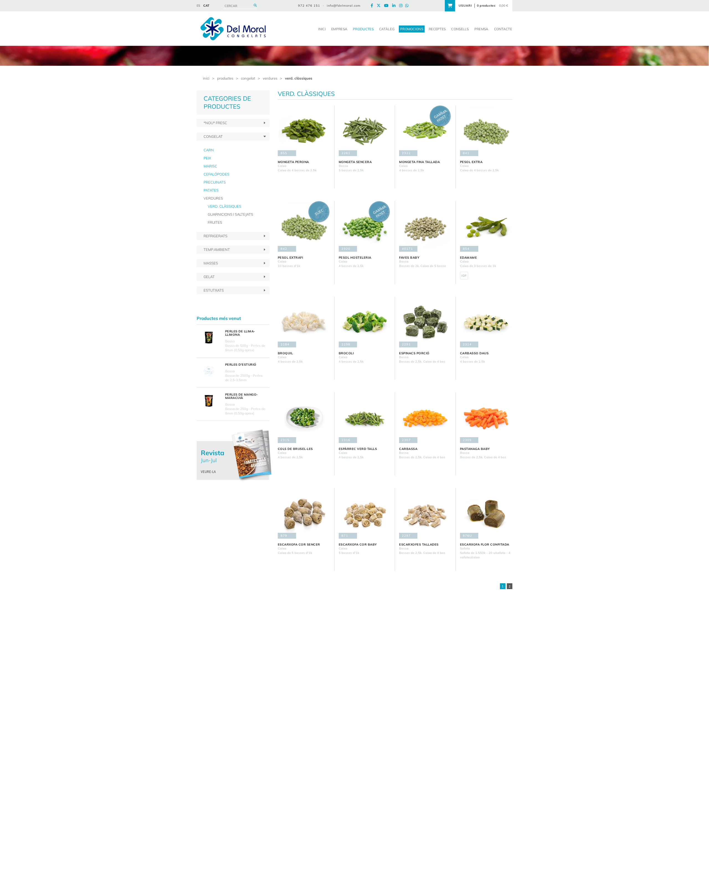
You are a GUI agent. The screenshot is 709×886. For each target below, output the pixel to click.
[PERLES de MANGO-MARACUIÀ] (209, 401)
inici (206, 78)
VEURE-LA (208, 471)
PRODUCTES (225, 78)
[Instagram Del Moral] (402, 5)
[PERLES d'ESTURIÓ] (209, 371)
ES (198, 5)
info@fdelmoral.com (344, 5)
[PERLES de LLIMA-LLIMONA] (209, 338)
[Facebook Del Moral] (373, 5)
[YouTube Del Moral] (387, 5)
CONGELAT (248, 78)
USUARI (465, 5)
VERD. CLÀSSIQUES (298, 78)
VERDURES (270, 78)
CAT (206, 5)
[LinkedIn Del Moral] (395, 5)
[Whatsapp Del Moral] (408, 5)
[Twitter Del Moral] (380, 5)
